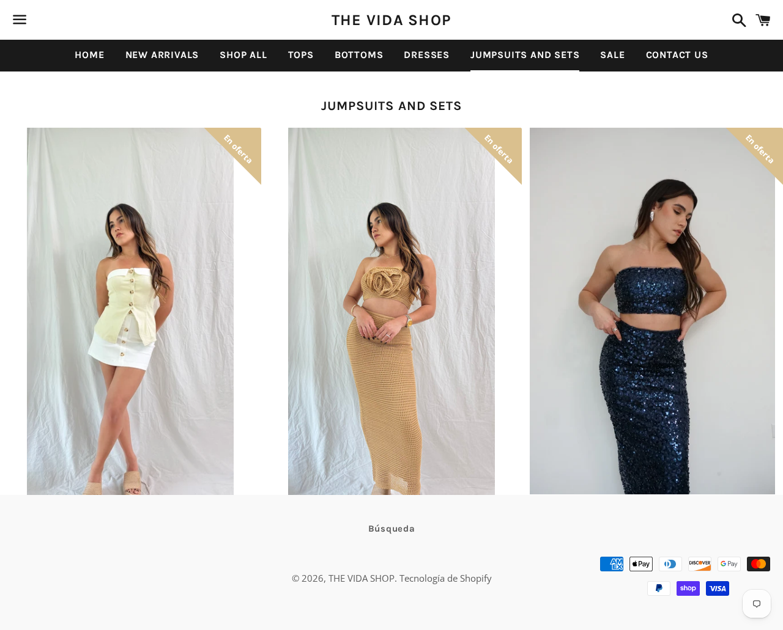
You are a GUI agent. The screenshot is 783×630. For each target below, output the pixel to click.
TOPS (301, 54)
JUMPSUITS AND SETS (524, 54)
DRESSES (427, 54)
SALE (612, 54)
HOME (89, 54)
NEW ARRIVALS (162, 54)
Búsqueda (391, 528)
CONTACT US (677, 54)
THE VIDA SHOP (391, 20)
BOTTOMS (359, 54)
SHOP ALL (243, 54)
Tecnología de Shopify (445, 578)
